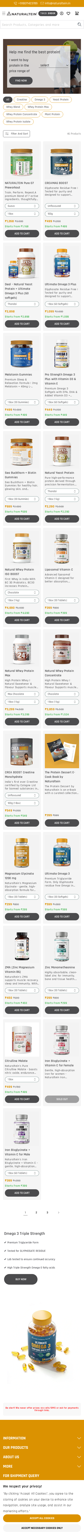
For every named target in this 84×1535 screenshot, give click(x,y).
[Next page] (58, 1212)
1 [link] (25, 1212)
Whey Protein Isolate (18, 122)
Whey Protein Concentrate (21, 114)
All (7, 99)
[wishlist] (68, 13)
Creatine (22, 99)
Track (47, 13)
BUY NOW (20, 1279)
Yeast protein (61, 99)
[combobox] (42, 24)
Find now (21, 80)
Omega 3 (40, 99)
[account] (60, 13)
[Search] (79, 24)
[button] (4, 13)
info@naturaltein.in (57, 3)
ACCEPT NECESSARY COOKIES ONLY (42, 1528)
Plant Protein (52, 114)
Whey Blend (13, 107)
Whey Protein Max (38, 107)
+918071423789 (28, 3)
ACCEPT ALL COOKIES (42, 1518)
